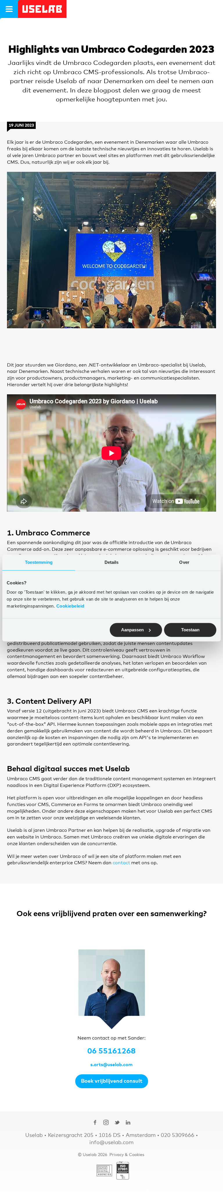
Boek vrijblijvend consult (111, 1081)
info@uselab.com (111, 1142)
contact (121, 862)
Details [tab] (112, 562)
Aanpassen (132, 629)
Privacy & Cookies (126, 1155)
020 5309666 (177, 1135)
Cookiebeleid (70, 606)
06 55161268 (111, 1051)
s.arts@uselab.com (111, 1064)
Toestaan (190, 629)
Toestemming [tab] (39, 562)
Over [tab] (184, 562)
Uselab (42, 9)
